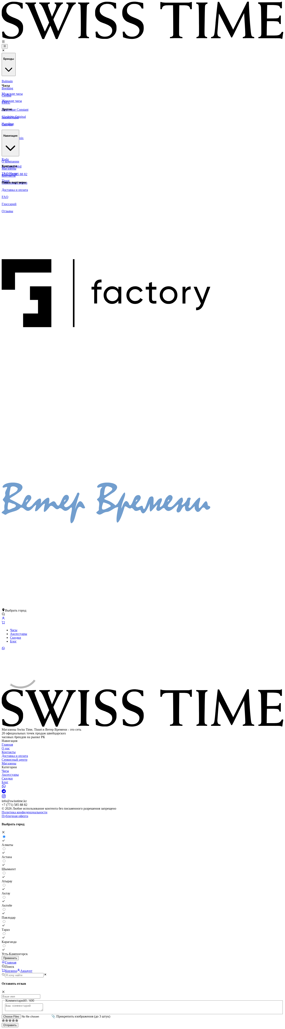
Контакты (9, 752)
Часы (13, 630)
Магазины (9, 763)
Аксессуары (18, 634)
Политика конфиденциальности (24, 812)
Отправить (10, 1025)
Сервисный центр (14, 759)
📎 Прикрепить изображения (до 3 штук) (80, 1016)
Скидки (15, 637)
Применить (10, 958)
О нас (6, 748)
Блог (13, 641)
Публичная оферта (15, 816)
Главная (7, 744)
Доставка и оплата (15, 756)
